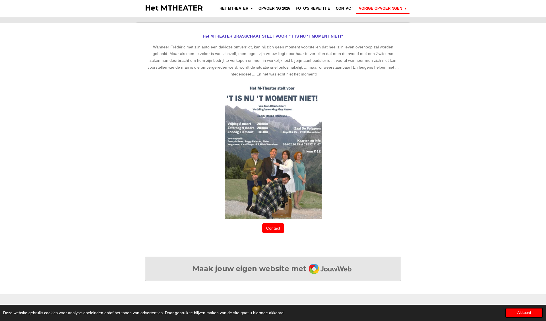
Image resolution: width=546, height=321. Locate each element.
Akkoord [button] (524, 313)
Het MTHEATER (174, 8)
